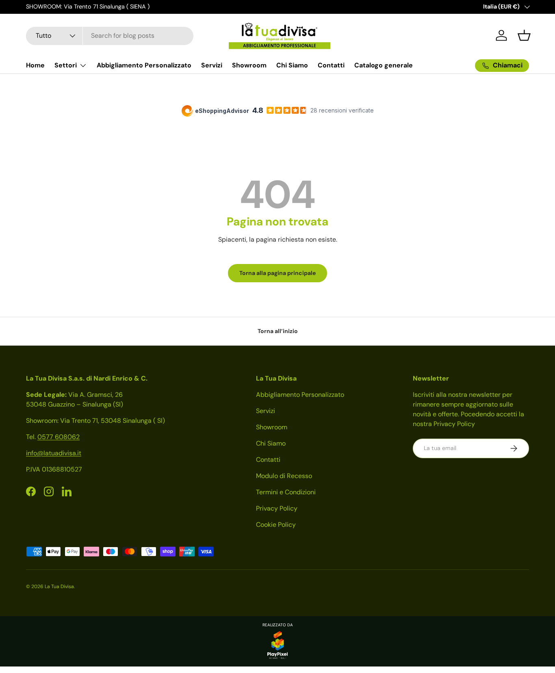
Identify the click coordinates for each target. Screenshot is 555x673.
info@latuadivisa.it (53, 453)
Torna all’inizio (278, 331)
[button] (524, 35)
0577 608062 (58, 437)
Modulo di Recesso (284, 476)
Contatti (331, 65)
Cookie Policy (276, 524)
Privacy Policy (276, 508)
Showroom (249, 65)
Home (35, 65)
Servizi (211, 65)
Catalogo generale (383, 65)
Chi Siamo (292, 65)
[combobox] (109, 35)
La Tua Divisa (59, 586)
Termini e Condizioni (286, 492)
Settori (65, 65)
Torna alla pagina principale (277, 273)
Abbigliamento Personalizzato (144, 65)
